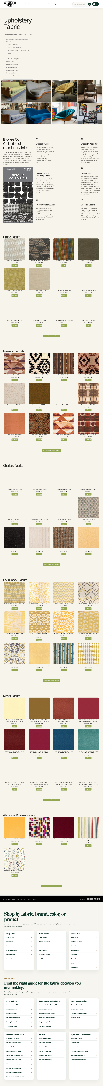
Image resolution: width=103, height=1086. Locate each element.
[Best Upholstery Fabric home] (10, 4)
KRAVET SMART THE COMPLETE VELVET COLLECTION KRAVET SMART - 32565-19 (88, 720)
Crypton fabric (10, 954)
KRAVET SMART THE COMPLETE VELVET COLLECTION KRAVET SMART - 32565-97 (39, 751)
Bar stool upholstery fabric (13, 1068)
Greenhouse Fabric (12, 64)
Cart (72, 963)
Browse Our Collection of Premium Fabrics (17, 41)
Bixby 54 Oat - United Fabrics (39, 290)
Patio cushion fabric (76, 1004)
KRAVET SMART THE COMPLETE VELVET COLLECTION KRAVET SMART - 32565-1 (15, 720)
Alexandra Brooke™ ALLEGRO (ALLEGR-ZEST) (15, 839)
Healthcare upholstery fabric (47, 1013)
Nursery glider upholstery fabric (15, 1076)
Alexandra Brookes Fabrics (14, 76)
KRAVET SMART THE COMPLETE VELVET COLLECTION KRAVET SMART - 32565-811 (63, 783)
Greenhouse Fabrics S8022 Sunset (63, 434)
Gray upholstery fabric (45, 1051)
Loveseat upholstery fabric (13, 1042)
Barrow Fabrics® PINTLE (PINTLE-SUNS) (15, 633)
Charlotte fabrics (43, 946)
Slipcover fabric (75, 1017)
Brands (24, 4)
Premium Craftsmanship (15, 56)
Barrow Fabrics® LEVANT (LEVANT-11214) (63, 633)
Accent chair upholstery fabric (14, 1055)
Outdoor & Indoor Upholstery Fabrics (19, 50)
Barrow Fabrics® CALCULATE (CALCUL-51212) (14, 603)
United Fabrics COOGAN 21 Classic (64, 260)
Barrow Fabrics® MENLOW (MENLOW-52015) (64, 665)
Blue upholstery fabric (45, 1038)
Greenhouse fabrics (44, 941)
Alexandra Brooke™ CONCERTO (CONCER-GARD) (88, 839)
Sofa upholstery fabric (12, 1038)
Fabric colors (10, 946)
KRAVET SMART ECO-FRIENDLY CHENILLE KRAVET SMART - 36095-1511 (14, 783)
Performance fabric (11, 950)
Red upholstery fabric (45, 1042)
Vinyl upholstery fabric (77, 1047)
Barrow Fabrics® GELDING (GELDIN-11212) (88, 633)
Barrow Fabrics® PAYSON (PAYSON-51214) (88, 665)
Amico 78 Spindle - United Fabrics (88, 290)
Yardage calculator (76, 941)
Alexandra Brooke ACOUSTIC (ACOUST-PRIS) (39, 839)
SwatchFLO (74, 946)
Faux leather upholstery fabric (79, 1051)
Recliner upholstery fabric (13, 1051)
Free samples (74, 937)
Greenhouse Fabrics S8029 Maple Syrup (88, 375)
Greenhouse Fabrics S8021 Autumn (88, 434)
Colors (35, 4)
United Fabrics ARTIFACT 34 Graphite (39, 260)
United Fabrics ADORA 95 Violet (39, 320)
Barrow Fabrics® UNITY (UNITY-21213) (64, 603)
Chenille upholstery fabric (78, 1059)
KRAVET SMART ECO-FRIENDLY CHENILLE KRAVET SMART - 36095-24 (63, 720)
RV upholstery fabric (44, 1022)
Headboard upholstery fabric (79, 1013)
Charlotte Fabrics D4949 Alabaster (39, 489)
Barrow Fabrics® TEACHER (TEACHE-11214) (88, 603)
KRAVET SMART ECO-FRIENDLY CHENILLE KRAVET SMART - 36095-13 (88, 751)
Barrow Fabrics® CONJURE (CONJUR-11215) (15, 665)
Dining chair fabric (11, 1009)
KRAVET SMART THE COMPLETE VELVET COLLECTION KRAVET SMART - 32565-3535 (88, 783)
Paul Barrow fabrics (44, 954)
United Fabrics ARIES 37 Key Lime (14, 290)
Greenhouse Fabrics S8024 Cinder (14, 434)
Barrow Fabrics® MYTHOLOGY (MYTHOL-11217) (39, 634)
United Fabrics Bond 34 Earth (88, 320)
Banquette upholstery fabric (14, 1072)
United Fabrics (10, 62)
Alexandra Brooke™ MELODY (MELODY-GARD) (14, 870)
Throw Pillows (62, 4)
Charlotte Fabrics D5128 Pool (88, 519)
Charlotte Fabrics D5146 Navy (14, 519)
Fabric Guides (42, 4)
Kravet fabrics (43, 937)
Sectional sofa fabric (12, 1047)
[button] (31, 34)
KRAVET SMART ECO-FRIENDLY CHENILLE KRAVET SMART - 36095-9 (14, 751)
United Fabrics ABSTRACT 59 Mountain (64, 320)
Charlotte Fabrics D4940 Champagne (39, 549)
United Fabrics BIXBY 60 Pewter (88, 260)
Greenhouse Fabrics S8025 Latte (88, 404)
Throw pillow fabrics (12, 1022)
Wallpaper (74, 954)
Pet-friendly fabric (11, 1013)
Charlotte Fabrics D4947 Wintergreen (88, 489)
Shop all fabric (10, 937)
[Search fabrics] (89, 4)
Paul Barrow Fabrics (12, 70)
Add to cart (14, 265)
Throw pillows (75, 950)
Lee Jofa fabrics (43, 958)
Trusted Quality (12, 53)
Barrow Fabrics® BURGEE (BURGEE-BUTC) (39, 665)
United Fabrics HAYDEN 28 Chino (14, 260)
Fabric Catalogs (52, 4)
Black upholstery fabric (45, 1055)
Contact (73, 958)
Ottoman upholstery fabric (13, 1059)
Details (63, 265)
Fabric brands (10, 941)
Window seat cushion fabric (14, 1064)
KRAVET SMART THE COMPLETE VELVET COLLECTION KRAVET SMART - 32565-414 (39, 720)
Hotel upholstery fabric (45, 1009)
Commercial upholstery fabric (14, 1004)
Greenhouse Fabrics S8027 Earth (39, 404)
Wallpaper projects (11, 1026)
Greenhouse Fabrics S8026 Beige (63, 404)
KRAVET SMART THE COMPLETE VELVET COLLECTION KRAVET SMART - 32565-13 (39, 783)
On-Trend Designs (13, 59)
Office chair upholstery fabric (47, 1017)
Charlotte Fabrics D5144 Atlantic (64, 519)
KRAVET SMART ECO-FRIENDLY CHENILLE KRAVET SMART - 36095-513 (63, 751)
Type (29, 4)
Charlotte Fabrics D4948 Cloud (64, 489)
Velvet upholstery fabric (78, 1055)
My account (74, 967)
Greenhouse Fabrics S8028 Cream (14, 404)
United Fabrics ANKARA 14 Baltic (63, 290)
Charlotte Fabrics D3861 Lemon (88, 549)
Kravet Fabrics (10, 73)
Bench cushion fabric (77, 1009)
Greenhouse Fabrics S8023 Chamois (39, 434)
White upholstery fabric (45, 1059)
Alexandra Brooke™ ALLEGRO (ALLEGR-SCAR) (64, 839)
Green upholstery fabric (45, 1047)
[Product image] (14, 249)
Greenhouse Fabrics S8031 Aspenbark (39, 375)
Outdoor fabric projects (13, 1017)
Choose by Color (13, 44)
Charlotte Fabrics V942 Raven (14, 549)
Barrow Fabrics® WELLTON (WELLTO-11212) (39, 603)
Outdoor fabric (10, 958)
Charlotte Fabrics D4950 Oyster (15, 489)
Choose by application (14, 47)
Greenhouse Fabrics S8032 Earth (14, 375)
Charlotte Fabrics (11, 67)
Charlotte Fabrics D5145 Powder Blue (39, 519)
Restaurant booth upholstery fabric (49, 1004)
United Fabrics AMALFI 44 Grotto (14, 320)
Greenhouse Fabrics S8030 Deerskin (64, 375)
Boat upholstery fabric (45, 1026)
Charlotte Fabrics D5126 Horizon (63, 549)
